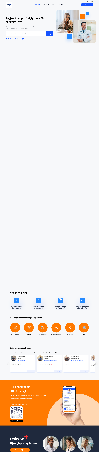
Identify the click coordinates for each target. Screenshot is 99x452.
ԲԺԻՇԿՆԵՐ (60, 4)
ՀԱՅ (84, 1)
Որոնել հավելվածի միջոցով (13, 38)
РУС (88, 1)
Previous (8, 364)
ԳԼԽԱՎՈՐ (37, 4)
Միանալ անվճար (20, 450)
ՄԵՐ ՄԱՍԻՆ (46, 4)
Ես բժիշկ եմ (87, 4)
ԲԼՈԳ (53, 4)
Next (96, 364)
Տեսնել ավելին (31, 371)
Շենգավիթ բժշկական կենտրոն (51, 360)
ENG (92, 1)
